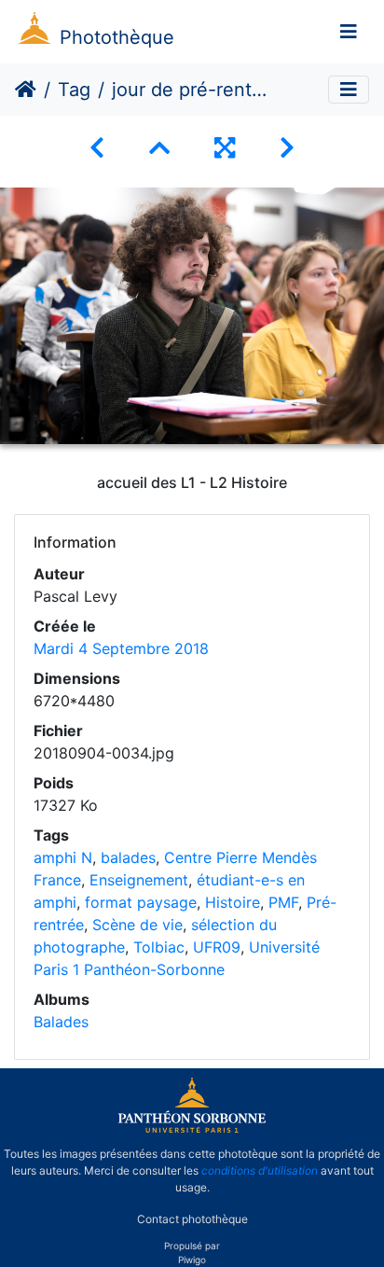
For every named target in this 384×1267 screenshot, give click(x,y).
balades (128, 857)
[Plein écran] (224, 147)
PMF (283, 902)
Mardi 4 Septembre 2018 (121, 648)
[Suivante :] (287, 147)
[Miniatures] (159, 147)
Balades (61, 1021)
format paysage (141, 902)
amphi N (63, 857)
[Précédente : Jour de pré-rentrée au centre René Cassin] (97, 147)
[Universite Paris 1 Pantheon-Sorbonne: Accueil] (192, 1129)
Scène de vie (137, 924)
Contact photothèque (192, 1219)
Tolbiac (159, 947)
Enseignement (138, 879)
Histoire (232, 902)
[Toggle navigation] (348, 32)
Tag (74, 89)
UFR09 (216, 947)
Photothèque (117, 37)
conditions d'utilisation (259, 1170)
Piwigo (192, 1259)
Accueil (25, 90)
